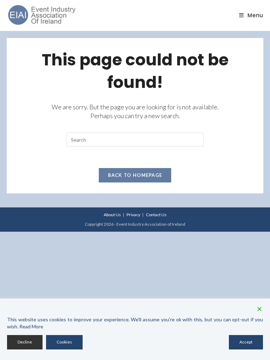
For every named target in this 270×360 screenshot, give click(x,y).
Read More (31, 326)
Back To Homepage (135, 175)
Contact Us (156, 214)
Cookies (64, 342)
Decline (25, 342)
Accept (245, 342)
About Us (112, 214)
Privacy (133, 214)
